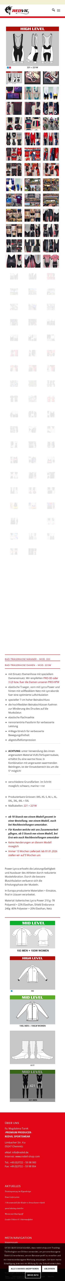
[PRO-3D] (51, 78)
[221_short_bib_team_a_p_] (14, 567)
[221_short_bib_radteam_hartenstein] (51, 215)
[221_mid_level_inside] (14, 139)
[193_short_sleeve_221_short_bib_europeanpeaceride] (14, 291)
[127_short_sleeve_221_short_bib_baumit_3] (51, 353)
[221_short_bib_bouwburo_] (51, 337)
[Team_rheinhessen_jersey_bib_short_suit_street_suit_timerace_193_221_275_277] (32, 154)
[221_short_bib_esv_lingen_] (14, 490)
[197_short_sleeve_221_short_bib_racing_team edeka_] (51, 597)
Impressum (11, 1242)
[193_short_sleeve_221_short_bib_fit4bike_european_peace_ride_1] (51, 123)
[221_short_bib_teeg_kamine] (51, 414)
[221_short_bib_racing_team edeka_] (32, 567)
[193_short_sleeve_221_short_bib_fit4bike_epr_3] (51, 261)
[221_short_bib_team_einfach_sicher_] (51, 551)
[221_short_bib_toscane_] (32, 475)
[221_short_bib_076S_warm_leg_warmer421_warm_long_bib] (51, 139)
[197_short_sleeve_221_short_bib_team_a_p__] (32, 612)
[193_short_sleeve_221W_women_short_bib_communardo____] (14, 93)
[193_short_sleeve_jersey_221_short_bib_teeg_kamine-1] (14, 429)
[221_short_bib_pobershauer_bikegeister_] (51, 567)
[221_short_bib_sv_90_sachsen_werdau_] (51, 628)
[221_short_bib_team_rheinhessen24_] (51, 108)
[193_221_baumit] (32, 169)
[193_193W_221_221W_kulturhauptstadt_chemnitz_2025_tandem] (32, 398)
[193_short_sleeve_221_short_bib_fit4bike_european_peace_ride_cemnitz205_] (32, 307)
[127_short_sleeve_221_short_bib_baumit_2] (14, 368)
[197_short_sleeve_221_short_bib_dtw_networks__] (51, 490)
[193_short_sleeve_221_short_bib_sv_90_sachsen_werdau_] (14, 643)
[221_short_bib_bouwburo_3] (51, 322)
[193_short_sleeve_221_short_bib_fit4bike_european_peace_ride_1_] (14, 307)
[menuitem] (52, 10)
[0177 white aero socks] (32, 1049)
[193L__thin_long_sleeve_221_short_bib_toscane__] (14, 475)
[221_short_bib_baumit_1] (32, 353)
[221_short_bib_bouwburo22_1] (32, 276)
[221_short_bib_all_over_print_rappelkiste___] (14, 597)
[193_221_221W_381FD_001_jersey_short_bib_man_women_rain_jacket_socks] (51, 184)
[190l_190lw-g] (32, 1011)
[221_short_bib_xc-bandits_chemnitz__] (32, 551)
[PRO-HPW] (32, 78)
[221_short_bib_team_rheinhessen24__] (14, 460)
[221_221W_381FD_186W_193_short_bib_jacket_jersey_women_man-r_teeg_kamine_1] (14, 245)
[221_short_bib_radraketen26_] (32, 521)
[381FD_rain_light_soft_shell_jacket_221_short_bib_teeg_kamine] (14, 322)
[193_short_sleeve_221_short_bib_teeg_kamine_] (32, 444)
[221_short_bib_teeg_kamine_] (51, 429)
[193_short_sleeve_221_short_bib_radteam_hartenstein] (14, 230)
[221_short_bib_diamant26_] (51, 536)
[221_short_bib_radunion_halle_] (32, 643)
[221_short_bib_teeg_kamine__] (32, 429)
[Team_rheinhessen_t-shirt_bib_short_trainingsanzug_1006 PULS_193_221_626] (14, 154)
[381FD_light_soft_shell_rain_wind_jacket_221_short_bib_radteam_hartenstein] (32, 215)
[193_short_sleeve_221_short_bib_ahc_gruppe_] (51, 521)
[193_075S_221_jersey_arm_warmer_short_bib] (51, 154)
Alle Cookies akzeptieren (25, 1268)
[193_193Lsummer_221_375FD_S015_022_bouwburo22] (51, 276)
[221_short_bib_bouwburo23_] (14, 444)
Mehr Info (33, 1275)
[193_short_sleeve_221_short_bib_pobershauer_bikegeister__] (14, 612)
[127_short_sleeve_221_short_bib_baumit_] (51, 368)
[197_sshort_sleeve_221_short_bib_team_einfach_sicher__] (51, 612)
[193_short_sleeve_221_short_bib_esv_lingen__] (32, 490)
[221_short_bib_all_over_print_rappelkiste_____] (51, 582)
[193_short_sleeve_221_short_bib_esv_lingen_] (14, 108)
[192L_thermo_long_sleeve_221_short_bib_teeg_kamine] (32, 322)
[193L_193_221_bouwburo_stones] (14, 169)
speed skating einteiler (14, 1208)
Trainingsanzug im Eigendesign (18, 1191)
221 (26, 805)
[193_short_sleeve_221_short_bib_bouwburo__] (14, 353)
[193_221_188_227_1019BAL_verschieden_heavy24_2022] (14, 383)
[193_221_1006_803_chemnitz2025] (14, 184)
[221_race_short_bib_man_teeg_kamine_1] (51, 230)
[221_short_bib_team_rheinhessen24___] (51, 444)
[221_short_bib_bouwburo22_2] (14, 276)
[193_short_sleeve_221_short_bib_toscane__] (51, 475)
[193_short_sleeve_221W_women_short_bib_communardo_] (51, 505)
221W (33, 805)
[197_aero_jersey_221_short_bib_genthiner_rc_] (32, 628)
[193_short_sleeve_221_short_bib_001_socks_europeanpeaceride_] (51, 291)
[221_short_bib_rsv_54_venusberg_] (32, 505)
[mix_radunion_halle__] (51, 643)
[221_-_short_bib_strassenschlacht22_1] (32, 245)
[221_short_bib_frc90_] (14, 505)
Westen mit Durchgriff (14, 1213)
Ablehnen (49, 1268)
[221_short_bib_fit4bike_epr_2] (14, 261)
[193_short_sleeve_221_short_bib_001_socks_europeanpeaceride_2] (32, 291)
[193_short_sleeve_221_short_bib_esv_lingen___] (32, 108)
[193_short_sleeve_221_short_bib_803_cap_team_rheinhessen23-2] (51, 398)
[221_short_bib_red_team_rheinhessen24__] (32, 460)
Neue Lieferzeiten (12, 1196)
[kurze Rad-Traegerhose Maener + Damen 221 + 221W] (32, 47)
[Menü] (58, 10)
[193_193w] (32, 937)
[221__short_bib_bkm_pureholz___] (14, 521)
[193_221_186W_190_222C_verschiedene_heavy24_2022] (32, 383)
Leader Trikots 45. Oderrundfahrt (19, 1219)
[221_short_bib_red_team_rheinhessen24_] (51, 460)
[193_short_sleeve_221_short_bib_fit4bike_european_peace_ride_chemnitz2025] (51, 307)
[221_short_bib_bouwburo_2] (14, 337)
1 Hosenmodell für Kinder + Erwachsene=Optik (25, 1202)
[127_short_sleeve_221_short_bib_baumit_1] (32, 368)
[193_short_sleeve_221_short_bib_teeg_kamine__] (14, 123)
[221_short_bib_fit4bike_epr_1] (32, 261)
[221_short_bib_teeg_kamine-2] (14, 414)
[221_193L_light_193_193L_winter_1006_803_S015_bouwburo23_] (32, 123)
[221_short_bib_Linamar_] (14, 582)
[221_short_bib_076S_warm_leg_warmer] (32, 139)
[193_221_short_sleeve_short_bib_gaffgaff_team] (14, 398)
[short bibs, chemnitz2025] (51, 93)
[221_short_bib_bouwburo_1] (32, 337)
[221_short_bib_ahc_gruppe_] (14, 551)
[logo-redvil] (27, 10)
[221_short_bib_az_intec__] (32, 582)
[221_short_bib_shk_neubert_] (14, 536)
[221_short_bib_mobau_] (32, 93)
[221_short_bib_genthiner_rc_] (14, 628)
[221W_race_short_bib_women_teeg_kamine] (32, 230)
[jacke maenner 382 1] (32, 974)
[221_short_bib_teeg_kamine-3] (32, 414)
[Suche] (52, 10)
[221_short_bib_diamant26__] (32, 536)
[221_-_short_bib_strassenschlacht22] (51, 245)
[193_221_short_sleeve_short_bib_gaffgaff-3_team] (51, 383)
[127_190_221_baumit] (51, 169)
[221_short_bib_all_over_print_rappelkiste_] (32, 597)
